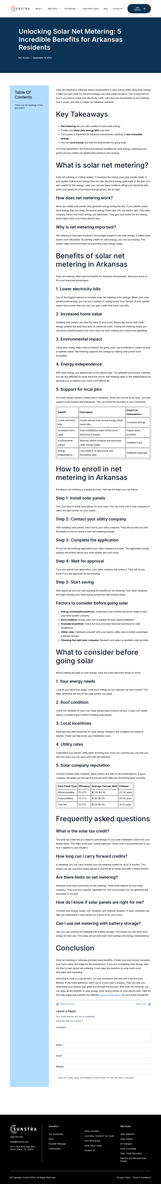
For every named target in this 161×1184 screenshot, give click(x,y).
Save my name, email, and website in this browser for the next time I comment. (96, 1077)
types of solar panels (110, 995)
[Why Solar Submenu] (59, 8)
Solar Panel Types (91, 9)
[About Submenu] (43, 8)
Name (59, 1045)
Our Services (69, 9)
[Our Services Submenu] (77, 8)
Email (59, 1056)
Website (60, 1067)
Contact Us (117, 9)
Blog (106, 9)
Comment (61, 1027)
